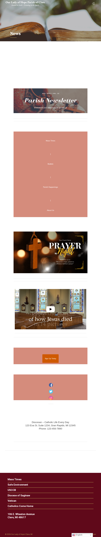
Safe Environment (18, 484)
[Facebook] (51, 385)
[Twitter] (51, 391)
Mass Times (15, 479)
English (78, 535)
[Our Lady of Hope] (25, 6)
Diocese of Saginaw (19, 495)
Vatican (12, 500)
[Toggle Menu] (93, 3)
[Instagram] (51, 398)
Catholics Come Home (20, 506)
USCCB (12, 490)
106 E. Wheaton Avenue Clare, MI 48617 (21, 516)
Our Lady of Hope (18, 534)
